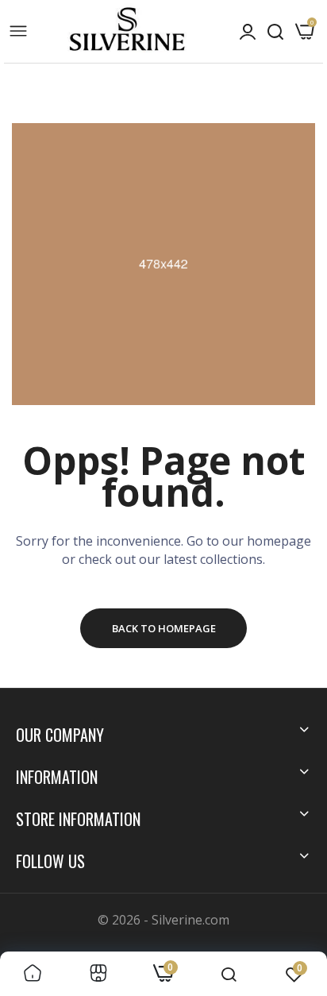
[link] (32, 973)
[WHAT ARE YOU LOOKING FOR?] (275, 32)
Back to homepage (164, 628)
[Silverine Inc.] (127, 31)
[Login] (248, 32)
